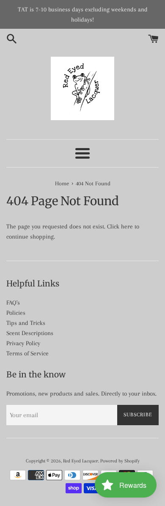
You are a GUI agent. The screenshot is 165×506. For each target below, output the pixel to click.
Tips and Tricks (25, 322)
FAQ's (13, 302)
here (127, 226)
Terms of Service (27, 353)
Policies (15, 312)
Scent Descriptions (29, 333)
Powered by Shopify (120, 461)
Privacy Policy (23, 343)
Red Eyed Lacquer (80, 461)
